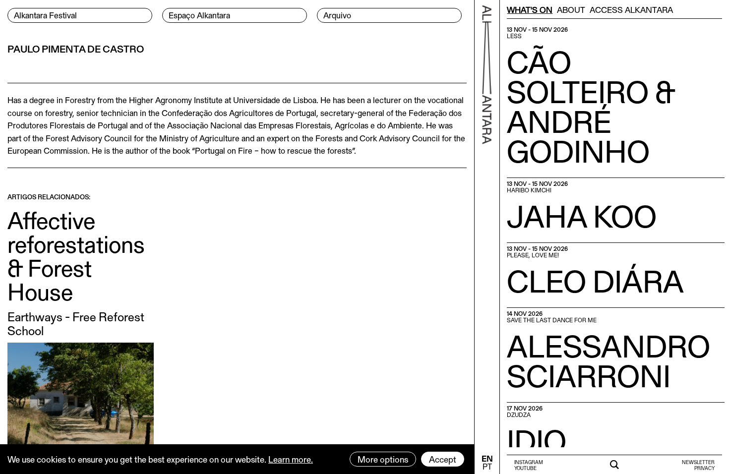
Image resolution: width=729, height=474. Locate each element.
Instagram (528, 462)
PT (487, 466)
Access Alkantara (631, 9)
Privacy (704, 468)
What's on (529, 9)
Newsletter (698, 462)
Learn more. (290, 459)
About (571, 9)
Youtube (525, 468)
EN (487, 458)
